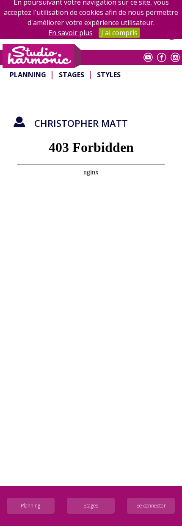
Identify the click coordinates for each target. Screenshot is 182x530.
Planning (28, 74)
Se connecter (151, 505)
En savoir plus (70, 32)
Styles (109, 74)
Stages (71, 74)
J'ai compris (119, 32)
